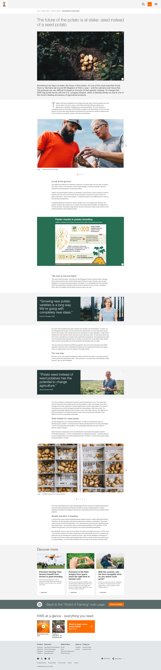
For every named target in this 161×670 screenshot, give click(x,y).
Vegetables (40, 651)
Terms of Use (61, 663)
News (62, 649)
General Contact (87, 647)
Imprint (70, 663)
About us (78, 644)
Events (62, 647)
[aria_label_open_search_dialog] (143, 4)
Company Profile (41, 663)
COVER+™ (40, 653)
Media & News (65, 644)
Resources (47, 644)
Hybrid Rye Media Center (67, 651)
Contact (76, 663)
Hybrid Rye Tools (48, 653)
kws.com (78, 626)
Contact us (86, 644)
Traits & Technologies (50, 649)
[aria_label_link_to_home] (4, 4)
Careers (78, 649)
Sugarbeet (40, 647)
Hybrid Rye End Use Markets (52, 647)
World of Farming (65, 653)
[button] (43, 628)
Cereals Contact (87, 649)
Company (78, 647)
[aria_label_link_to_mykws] (150, 4)
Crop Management (49, 651)
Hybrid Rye (40, 649)
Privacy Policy (52, 663)
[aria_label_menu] (156, 4)
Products (40, 644)
